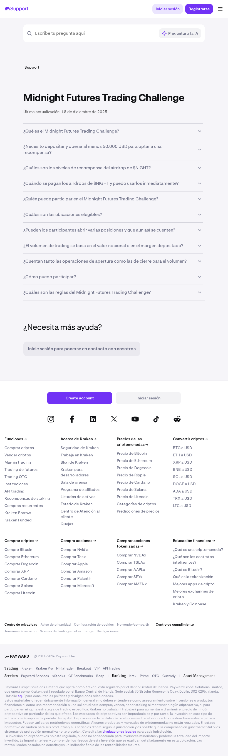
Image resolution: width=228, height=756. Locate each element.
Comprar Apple (74, 563)
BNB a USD (182, 469)
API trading (14, 491)
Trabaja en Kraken (77, 454)
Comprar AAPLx (131, 569)
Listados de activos (78, 496)
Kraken (27, 668)
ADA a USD (182, 491)
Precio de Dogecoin (134, 467)
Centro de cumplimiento (175, 624)
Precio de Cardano (133, 482)
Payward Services (35, 676)
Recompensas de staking (27, 498)
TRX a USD (182, 498)
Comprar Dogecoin (21, 563)
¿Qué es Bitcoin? (187, 569)
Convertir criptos (190, 438)
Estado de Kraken (77, 503)
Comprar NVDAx (131, 555)
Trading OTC (15, 476)
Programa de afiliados (80, 489)
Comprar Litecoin (19, 592)
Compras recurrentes (23, 505)
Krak (133, 676)
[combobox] (94, 33)
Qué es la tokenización (193, 576)
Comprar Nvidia (74, 549)
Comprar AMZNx (132, 583)
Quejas (67, 523)
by (16, 656)
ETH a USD (182, 454)
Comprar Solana (18, 585)
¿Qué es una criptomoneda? (198, 549)
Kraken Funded (18, 520)
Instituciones (16, 483)
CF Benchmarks (80, 676)
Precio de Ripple (131, 475)
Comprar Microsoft (78, 585)
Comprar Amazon (76, 571)
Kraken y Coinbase (189, 603)
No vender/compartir (133, 624)
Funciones (15, 438)
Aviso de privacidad (56, 624)
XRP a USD (182, 462)
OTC (155, 676)
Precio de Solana (132, 489)
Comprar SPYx (129, 576)
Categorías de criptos (136, 503)
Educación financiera (194, 540)
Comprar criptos (19, 447)
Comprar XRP (16, 571)
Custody (168, 676)
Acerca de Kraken (78, 438)
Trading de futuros (21, 469)
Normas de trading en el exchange (66, 631)
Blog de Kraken (74, 462)
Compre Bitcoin (18, 549)
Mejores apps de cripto (193, 583)
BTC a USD (182, 447)
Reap (100, 676)
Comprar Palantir (76, 578)
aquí (21, 696)
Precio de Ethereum (134, 460)
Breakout (84, 668)
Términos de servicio (20, 631)
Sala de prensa (74, 482)
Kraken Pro (44, 668)
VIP (97, 668)
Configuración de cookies (94, 624)
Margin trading (17, 462)
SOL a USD (182, 476)
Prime (144, 676)
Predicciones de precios (138, 511)
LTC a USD (182, 505)
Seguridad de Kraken (80, 447)
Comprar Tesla (73, 556)
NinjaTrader (65, 668)
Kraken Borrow (17, 512)
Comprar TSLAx (131, 562)
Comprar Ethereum (21, 556)
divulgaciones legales (119, 731)
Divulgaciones (107, 631)
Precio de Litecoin (132, 496)
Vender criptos (17, 454)
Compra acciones (78, 540)
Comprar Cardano (20, 578)
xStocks (58, 676)
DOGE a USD (184, 483)
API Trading (111, 668)
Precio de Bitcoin (132, 453)
